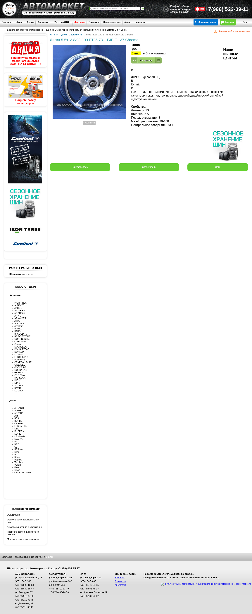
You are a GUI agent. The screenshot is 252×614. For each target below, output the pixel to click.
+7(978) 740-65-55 (89, 585)
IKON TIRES (20, 303)
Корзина (229, 22)
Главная (6, 22)
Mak (16, 441)
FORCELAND (21, 357)
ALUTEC (18, 410)
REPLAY (18, 449)
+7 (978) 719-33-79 (59, 588)
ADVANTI (19, 408)
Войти (49, 557)
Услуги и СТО (61, 22)
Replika (18, 459)
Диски (30, 22)
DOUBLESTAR (21, 349)
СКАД (17, 470)
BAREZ (18, 328)
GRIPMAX (19, 372)
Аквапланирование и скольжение (24, 527)
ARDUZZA (19, 313)
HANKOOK (19, 377)
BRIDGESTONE (22, 336)
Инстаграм (120, 585)
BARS (17, 331)
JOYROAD (19, 385)
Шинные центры (111, 22)
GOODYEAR (20, 370)
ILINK (17, 383)
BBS (16, 418)
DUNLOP (19, 352)
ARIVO (17, 315)
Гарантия (94, 22)
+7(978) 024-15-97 (69, 568)
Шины (19, 22)
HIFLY (17, 380)
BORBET (18, 421)
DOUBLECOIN (21, 346)
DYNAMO (19, 354)
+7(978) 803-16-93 (24, 585)
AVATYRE (19, 323)
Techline (18, 462)
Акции (127, 22)
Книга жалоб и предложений (234, 31)
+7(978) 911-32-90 (24, 596)
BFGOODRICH (21, 334)
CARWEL (19, 423)
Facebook (120, 577)
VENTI (17, 465)
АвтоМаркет (53, 6)
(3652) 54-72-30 (23, 581)
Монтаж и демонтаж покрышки (23, 539)
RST (16, 454)
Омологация (13, 515)
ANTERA (18, 413)
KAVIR (17, 388)
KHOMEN (19, 431)
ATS (16, 416)
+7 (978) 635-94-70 (59, 592)
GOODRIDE (20, 367)
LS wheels (19, 436)
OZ (15, 447)
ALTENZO (19, 305)
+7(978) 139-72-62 (89, 596)
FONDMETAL (21, 426)
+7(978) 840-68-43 (24, 588)
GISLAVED (19, 365)
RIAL (16, 452)
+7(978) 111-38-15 (24, 607)
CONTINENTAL (22, 339)
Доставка (79, 22)
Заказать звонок (207, 22)
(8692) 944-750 (57, 585)
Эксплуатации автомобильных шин (23, 521)
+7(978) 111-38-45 (24, 599)
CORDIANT (20, 341)
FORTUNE (19, 359)
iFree (17, 467)
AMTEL (18, 308)
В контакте (120, 581)
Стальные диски (23, 472)
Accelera (18, 326)
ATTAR (17, 321)
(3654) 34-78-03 (88, 581)
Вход (245, 22)
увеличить (90, 122)
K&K (16, 428)
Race (17, 457)
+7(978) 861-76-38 (89, 588)
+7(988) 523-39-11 (226, 9)
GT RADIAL (20, 375)
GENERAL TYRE (23, 362)
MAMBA (18, 439)
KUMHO (18, 390)
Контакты (140, 22)
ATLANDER (20, 318)
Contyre (18, 344)
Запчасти (43, 22)
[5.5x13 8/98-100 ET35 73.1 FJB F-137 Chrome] (89, 118)
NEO (16, 444)
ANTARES (19, 310)
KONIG (17, 434)
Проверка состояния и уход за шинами (23, 533)
